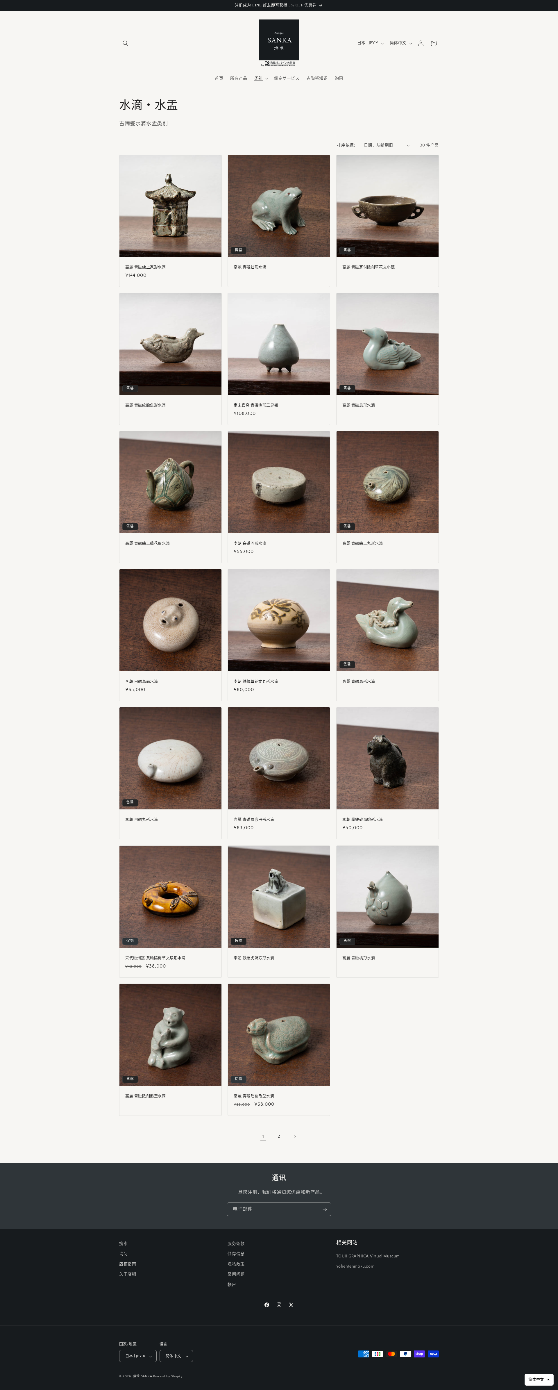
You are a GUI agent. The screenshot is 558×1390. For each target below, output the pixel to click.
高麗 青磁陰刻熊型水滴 (145, 1096)
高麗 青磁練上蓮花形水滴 (147, 543)
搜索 (123, 1243)
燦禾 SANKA (142, 1376)
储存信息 (236, 1254)
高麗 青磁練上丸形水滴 (362, 543)
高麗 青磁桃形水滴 (358, 958)
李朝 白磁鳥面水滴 (141, 681)
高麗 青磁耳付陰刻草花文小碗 (368, 267)
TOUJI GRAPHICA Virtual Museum (368, 1256)
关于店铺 (127, 1274)
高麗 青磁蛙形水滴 (250, 267)
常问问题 (236, 1274)
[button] (125, 43)
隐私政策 (236, 1264)
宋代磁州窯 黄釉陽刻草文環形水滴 (155, 958)
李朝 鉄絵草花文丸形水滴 (256, 681)
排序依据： (347, 145)
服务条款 (236, 1243)
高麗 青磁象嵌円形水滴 (254, 820)
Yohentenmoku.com (355, 1266)
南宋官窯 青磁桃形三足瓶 (256, 405)
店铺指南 (127, 1264)
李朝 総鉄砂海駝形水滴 (362, 820)
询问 (123, 1254)
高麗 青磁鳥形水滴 (358, 405)
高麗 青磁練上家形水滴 (145, 267)
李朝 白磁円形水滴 (250, 543)
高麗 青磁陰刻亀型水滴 (254, 1096)
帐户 (232, 1284)
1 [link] (263, 1136)
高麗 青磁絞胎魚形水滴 (145, 405)
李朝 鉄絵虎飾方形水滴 (254, 958)
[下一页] (294, 1136)
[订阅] (324, 1209)
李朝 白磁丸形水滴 (141, 820)
